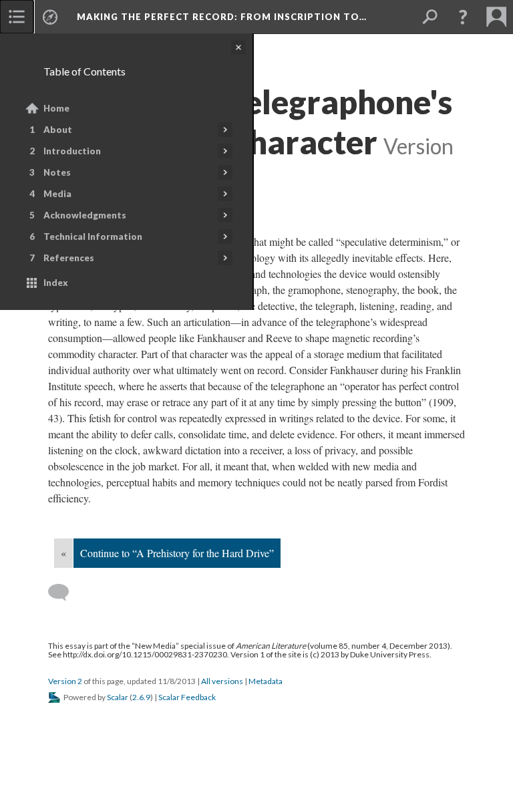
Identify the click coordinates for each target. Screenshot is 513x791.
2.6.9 (141, 697)
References (68, 258)
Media (57, 193)
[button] (463, 16)
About (57, 129)
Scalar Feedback (187, 697)
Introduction (72, 151)
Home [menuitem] (56, 108)
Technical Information (92, 236)
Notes (57, 172)
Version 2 (65, 681)
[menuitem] (16, 16)
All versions (222, 681)
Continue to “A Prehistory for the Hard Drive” (177, 553)
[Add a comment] (64, 592)
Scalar (117, 697)
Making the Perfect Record (222, 16)
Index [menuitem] (55, 282)
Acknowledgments (84, 215)
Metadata (265, 681)
